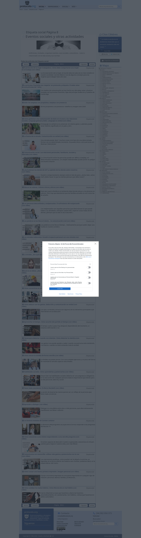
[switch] (89, 267)
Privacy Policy (79, 294)
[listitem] (70, 264)
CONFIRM (60, 288)
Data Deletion (62, 294)
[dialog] (70, 269)
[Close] (96, 244)
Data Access (70, 294)
